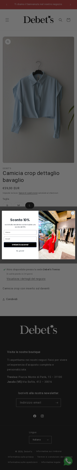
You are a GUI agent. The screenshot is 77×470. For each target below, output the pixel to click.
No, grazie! (20, 251)
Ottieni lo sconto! (20, 244)
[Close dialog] (72, 213)
